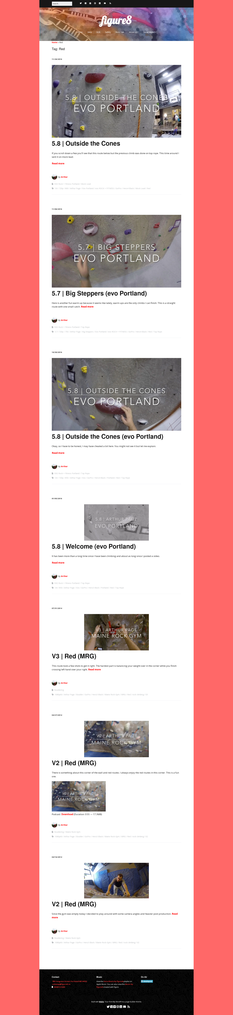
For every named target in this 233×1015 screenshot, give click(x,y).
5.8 (56, 188)
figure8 (116, 20)
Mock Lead (86, 184)
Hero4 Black (128, 188)
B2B (98, 32)
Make (101, 1001)
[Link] (76, 3)
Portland (110, 478)
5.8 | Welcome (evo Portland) (94, 546)
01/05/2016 (57, 498)
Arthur (64, 176)
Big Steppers (87, 331)
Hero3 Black (94, 587)
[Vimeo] (90, 3)
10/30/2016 (57, 352)
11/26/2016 (57, 59)
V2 (147, 836)
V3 (147, 694)
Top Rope (85, 327)
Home (80, 32)
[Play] (79, 810)
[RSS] (110, 3)
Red (148, 188)
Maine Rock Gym (112, 694)
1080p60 (58, 694)
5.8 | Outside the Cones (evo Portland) (107, 436)
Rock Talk (120, 32)
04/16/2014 (57, 857)
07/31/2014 (57, 608)
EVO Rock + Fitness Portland (66, 184)
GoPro (118, 188)
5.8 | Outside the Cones (86, 143)
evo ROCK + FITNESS (104, 188)
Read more (58, 163)
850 (66, 478)
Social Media (148, 32)
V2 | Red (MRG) (74, 762)
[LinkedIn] (100, 3)
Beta (90, 32)
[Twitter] (80, 3)
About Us (133, 32)
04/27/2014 (57, 715)
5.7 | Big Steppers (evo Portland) (99, 292)
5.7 (56, 331)
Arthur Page (75, 188)
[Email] (104, 3)
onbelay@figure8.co (61, 984)
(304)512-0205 (59, 987)
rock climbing (138, 694)
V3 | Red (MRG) (74, 655)
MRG (123, 694)
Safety (108, 32)
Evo (83, 478)
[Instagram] (95, 3)
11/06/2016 (57, 209)
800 (66, 188)
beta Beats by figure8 (113, 981)
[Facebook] (85, 3)
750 (66, 331)
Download (67, 814)
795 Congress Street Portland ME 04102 (69, 981)
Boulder (79, 694)
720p (61, 188)
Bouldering (59, 690)
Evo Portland (87, 188)
